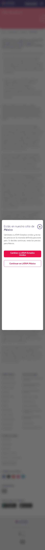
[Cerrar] (40, 227)
